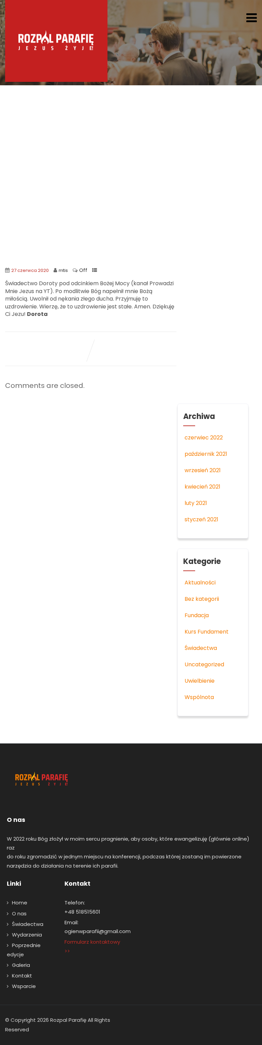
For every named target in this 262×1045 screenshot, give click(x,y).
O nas (19, 913)
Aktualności (200, 582)
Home (19, 902)
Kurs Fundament (207, 632)
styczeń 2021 (201, 519)
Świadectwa (201, 648)
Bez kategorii (202, 599)
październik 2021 (206, 454)
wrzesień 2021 (203, 470)
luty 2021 (196, 503)
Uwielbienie (200, 681)
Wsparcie (24, 986)
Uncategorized (204, 664)
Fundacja (197, 615)
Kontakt (22, 975)
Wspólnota (199, 697)
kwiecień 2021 (202, 487)
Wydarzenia (27, 934)
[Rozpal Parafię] (56, 41)
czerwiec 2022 (204, 437)
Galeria (21, 965)
